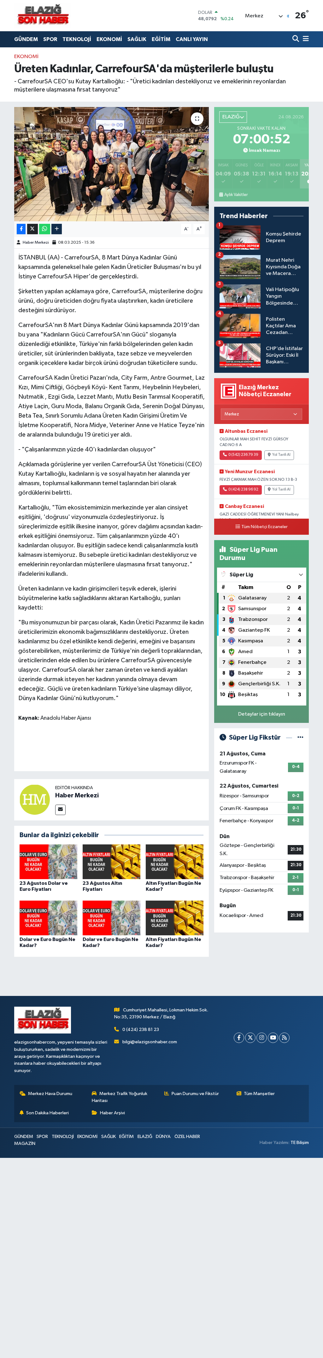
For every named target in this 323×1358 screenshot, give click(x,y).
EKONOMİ (109, 39)
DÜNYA (163, 1136)
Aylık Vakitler (236, 195)
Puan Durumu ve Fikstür (195, 1093)
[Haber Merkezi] (35, 799)
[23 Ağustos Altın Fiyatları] (111, 861)
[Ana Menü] (304, 39)
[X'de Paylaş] (32, 229)
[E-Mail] (60, 810)
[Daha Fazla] (56, 229)
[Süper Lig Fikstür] (300, 737)
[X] (250, 1038)
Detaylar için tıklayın (261, 714)
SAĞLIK (136, 39)
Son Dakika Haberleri (47, 1113)
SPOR (50, 39)
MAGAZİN (24, 1143)
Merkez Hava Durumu (50, 1093)
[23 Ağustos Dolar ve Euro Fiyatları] (48, 861)
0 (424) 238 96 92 (243, 489)
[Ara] (296, 39)
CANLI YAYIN (192, 39)
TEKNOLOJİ (76, 39)
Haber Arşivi (112, 1113)
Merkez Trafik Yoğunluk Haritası (119, 1097)
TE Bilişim (300, 1142)
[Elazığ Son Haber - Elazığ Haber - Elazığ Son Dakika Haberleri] (42, 15)
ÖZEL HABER (187, 1136)
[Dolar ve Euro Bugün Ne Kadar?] (48, 917)
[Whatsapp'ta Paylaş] (44, 229)
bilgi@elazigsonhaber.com (149, 1041)
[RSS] (284, 1038)
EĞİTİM (161, 39)
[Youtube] (273, 1038)
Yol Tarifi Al (281, 455)
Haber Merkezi (36, 243)
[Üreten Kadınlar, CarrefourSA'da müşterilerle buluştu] (111, 164)
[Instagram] (261, 1038)
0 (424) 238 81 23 (140, 1029)
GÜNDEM (26, 39)
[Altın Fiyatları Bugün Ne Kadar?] (174, 861)
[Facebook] (239, 1038)
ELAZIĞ (145, 1136)
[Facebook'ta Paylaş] (21, 229)
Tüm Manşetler (259, 1093)
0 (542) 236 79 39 (243, 455)
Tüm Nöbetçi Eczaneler (264, 527)
